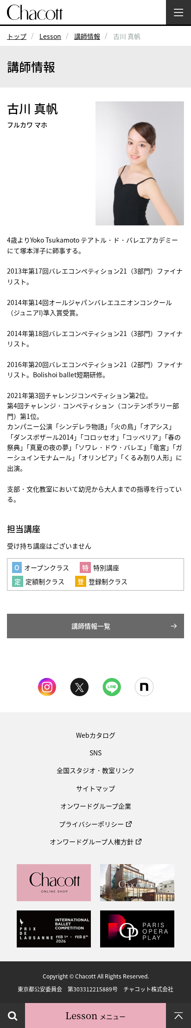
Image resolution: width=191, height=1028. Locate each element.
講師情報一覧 (90, 625)
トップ (16, 36)
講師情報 (87, 36)
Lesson (50, 36)
